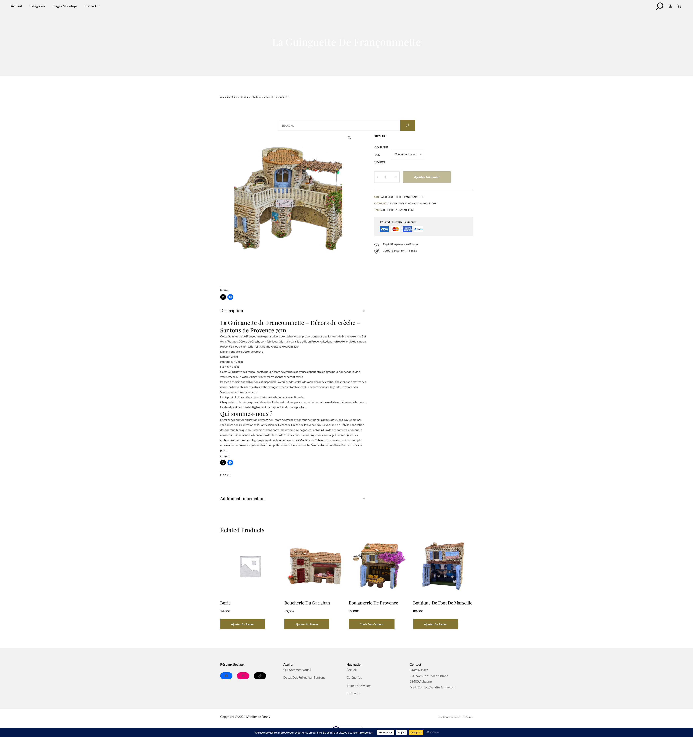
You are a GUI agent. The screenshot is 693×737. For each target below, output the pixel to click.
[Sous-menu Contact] (99, 6)
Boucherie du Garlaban (307, 603)
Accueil (224, 96)
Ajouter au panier (427, 177)
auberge (409, 210)
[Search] (407, 125)
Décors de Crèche (399, 203)
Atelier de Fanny (391, 210)
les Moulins (302, 440)
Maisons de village (241, 96)
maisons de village (246, 440)
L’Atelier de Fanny (258, 717)
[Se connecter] (671, 6)
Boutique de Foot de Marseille (442, 603)
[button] (349, 137)
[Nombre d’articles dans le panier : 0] (679, 6)
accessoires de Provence (235, 445)
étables (224, 440)
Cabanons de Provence (329, 440)
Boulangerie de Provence (373, 603)
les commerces (285, 440)
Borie (225, 603)
